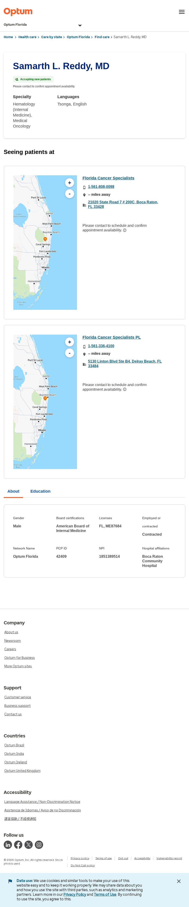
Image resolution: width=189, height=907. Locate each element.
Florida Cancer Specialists (108, 178)
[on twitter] (28, 845)
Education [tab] (40, 491)
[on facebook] (18, 845)
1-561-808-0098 (101, 187)
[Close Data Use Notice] (179, 881)
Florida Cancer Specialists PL (112, 337)
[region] (45, 242)
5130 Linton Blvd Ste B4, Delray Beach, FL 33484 (125, 363)
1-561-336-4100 (101, 346)
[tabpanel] (94, 540)
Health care (27, 37)
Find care (102, 37)
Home (8, 37)
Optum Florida (15, 25)
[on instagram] (39, 845)
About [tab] (13, 491)
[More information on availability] (125, 230)
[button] (45, 239)
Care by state (51, 37)
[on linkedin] (8, 845)
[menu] (181, 12)
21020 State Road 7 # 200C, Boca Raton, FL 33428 (123, 204)
